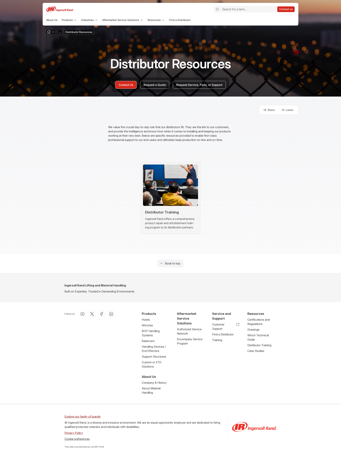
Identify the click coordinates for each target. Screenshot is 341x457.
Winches (147, 325)
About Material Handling (151, 390)
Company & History (154, 382)
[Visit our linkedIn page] (111, 314)
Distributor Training (259, 345)
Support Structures (154, 356)
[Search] (217, 9)
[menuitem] (52, 20)
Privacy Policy (73, 433)
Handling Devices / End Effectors (154, 349)
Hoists (146, 319)
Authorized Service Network (189, 331)
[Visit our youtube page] (82, 314)
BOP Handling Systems (151, 333)
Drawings (253, 329)
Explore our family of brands (82, 416)
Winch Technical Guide (258, 337)
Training (217, 340)
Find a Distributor (223, 334)
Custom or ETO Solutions (151, 364)
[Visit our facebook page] (101, 314)
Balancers (148, 341)
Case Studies (255, 351)
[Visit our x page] (92, 314)
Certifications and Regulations (258, 322)
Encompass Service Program (189, 341)
